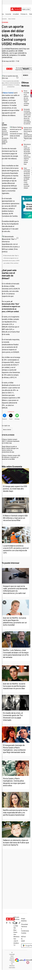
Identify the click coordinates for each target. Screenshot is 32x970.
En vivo (17, 9)
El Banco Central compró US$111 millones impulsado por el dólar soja (10, 441)
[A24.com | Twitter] (10, 923)
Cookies (23, 933)
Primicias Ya (24, 14)
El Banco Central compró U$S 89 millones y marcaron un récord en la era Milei (11, 457)
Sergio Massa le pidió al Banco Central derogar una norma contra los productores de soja (10, 449)
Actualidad (16, 14)
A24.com (16, 917)
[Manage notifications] (27, 962)
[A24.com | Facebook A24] (7, 923)
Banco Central (11, 18)
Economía (8, 14)
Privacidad (24, 924)
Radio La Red (26, 9)
